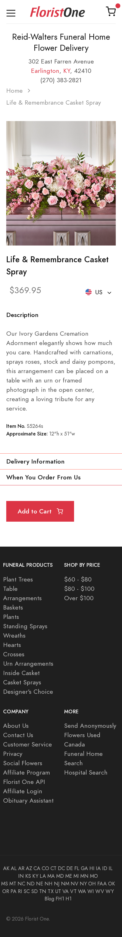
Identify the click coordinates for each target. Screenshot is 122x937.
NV (74, 883)
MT (12, 883)
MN (84, 876)
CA (36, 868)
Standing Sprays (25, 626)
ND (31, 883)
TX (51, 891)
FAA (102, 883)
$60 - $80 (78, 579)
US (98, 292)
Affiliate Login (22, 791)
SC (27, 891)
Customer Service (27, 744)
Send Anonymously (90, 725)
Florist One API (24, 781)
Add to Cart (36, 511)
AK (6, 868)
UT (58, 891)
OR (5, 891)
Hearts (12, 644)
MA (51, 876)
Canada (74, 744)
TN (42, 891)
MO (94, 876)
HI (91, 868)
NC (21, 883)
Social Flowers (22, 763)
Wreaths (14, 635)
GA (84, 868)
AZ (29, 868)
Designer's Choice (28, 691)
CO (45, 868)
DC (61, 868)
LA (43, 876)
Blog (49, 898)
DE (69, 868)
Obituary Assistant (28, 800)
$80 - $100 (79, 588)
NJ (57, 883)
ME (68, 876)
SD (34, 891)
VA (65, 891)
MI (76, 876)
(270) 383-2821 (61, 80)
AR (21, 868)
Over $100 (79, 598)
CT (53, 868)
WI (90, 891)
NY (83, 883)
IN (21, 876)
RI (20, 891)
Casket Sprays (22, 682)
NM (65, 883)
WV (99, 891)
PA (13, 891)
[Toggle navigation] (11, 12)
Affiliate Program (26, 772)
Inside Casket (21, 673)
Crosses (13, 654)
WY (110, 891)
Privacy (12, 753)
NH (48, 883)
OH (92, 883)
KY (66, 70)
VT (73, 891)
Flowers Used (82, 735)
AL (14, 868)
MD (60, 876)
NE (39, 883)
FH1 (60, 898)
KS (28, 876)
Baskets (13, 607)
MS (4, 883)
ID (104, 868)
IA (98, 868)
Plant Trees (18, 579)
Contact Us (18, 735)
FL (76, 868)
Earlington (45, 70)
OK (111, 883)
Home (14, 90)
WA (82, 891)
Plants (11, 616)
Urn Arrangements (28, 663)
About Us (16, 725)
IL (111, 868)
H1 (68, 898)
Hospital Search (86, 772)
